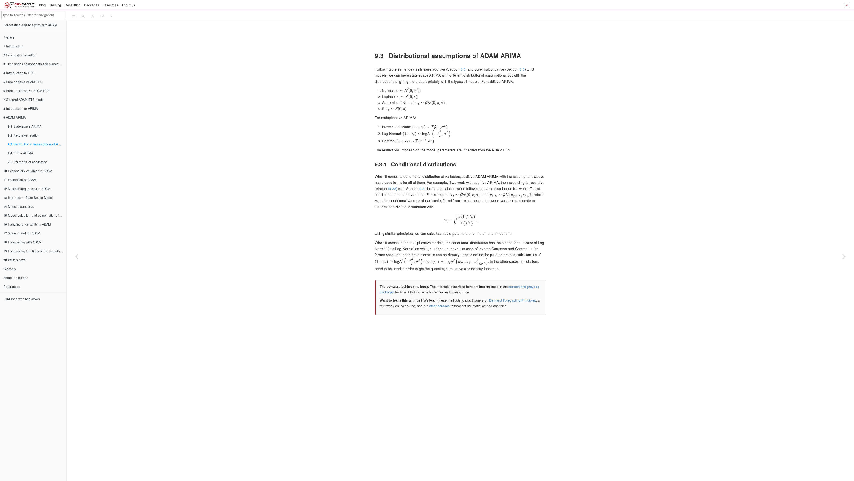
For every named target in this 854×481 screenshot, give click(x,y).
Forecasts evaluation (19, 55)
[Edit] (102, 15)
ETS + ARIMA (20, 153)
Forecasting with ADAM (22, 242)
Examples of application (28, 162)
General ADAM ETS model (23, 99)
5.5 (463, 69)
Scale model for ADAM (21, 233)
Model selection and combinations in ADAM (34, 215)
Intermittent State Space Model (28, 197)
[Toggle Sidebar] (73, 15)
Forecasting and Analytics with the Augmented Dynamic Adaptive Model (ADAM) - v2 (483, 15)
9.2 (422, 188)
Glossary (9, 269)
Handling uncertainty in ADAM (27, 224)
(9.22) (392, 188)
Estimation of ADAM (19, 179)
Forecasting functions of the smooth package (34, 251)
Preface (8, 37)
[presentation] (408, 90)
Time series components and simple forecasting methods (34, 64)
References (11, 286)
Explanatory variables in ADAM (27, 171)
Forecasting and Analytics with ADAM (30, 25)
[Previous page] (77, 256)
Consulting (73, 5)
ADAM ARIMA (14, 117)
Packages (91, 5)
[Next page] (844, 256)
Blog (42, 5)
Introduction (13, 46)
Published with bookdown (21, 299)
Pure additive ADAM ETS (22, 81)
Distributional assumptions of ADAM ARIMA (37, 144)
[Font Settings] (92, 15)
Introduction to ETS (18, 73)
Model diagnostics (18, 206)
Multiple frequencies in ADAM (26, 188)
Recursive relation (23, 135)
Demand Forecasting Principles (512, 300)
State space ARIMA (24, 126)
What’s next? (15, 260)
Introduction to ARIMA (20, 108)
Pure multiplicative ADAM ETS (26, 90)
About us (128, 5)
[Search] (83, 15)
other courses (439, 305)
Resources (110, 5)
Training (55, 5)
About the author (15, 277)
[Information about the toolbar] (111, 15)
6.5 (522, 69)
